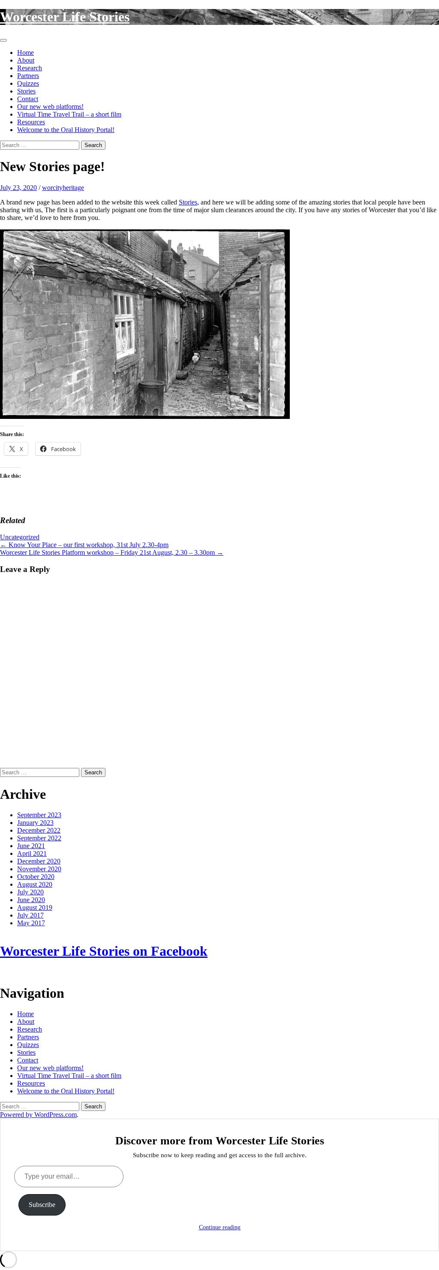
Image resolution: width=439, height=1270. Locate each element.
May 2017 (31, 923)
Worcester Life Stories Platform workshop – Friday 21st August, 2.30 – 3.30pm (111, 552)
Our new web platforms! (50, 106)
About (25, 60)
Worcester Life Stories (64, 16)
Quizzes (28, 83)
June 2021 (31, 845)
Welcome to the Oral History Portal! (65, 129)
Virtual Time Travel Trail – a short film (69, 114)
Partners (28, 75)
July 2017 (30, 915)
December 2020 (38, 861)
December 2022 (38, 830)
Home (25, 52)
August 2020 (34, 884)
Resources (31, 122)
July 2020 (30, 892)
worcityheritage (63, 187)
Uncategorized (19, 537)
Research (29, 68)
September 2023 (39, 815)
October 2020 (35, 876)
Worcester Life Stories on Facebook (103, 951)
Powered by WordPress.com (38, 1114)
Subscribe (42, 1204)
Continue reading (220, 1227)
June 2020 (31, 899)
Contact (27, 98)
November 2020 (39, 869)
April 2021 (32, 853)
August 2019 (34, 907)
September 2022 (39, 838)
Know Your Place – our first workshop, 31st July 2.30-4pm (84, 544)
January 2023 (35, 822)
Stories (26, 91)
